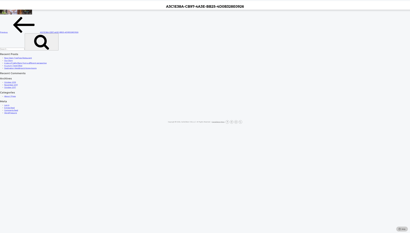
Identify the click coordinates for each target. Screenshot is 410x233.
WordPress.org (10, 113)
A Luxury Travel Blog (13, 66)
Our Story (8, 61)
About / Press (10, 96)
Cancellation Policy (218, 122)
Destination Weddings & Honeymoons (20, 68)
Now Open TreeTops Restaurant (18, 58)
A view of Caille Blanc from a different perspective (25, 63)
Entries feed (9, 108)
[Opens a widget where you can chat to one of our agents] (402, 229)
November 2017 (11, 85)
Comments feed (11, 110)
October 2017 (10, 87)
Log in (6, 105)
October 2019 (10, 82)
